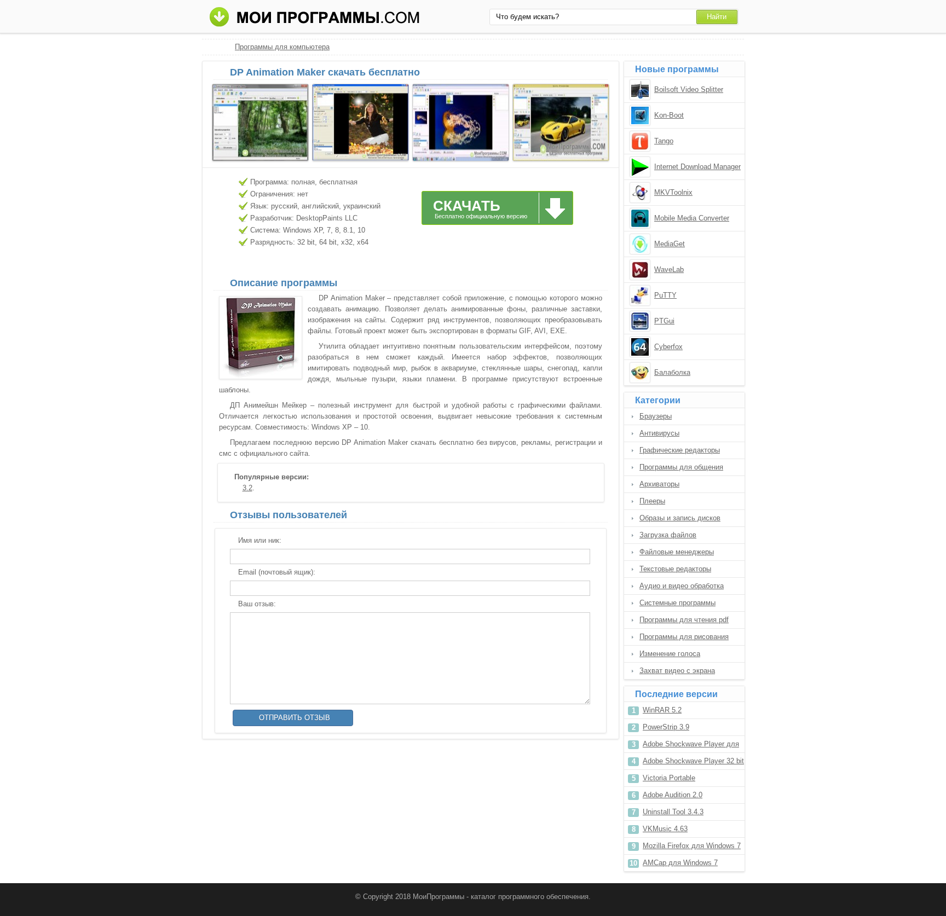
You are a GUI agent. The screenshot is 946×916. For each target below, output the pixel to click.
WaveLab (669, 269)
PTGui (664, 321)
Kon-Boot (669, 115)
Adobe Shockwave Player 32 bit (693, 761)
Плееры (652, 501)
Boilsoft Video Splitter (688, 89)
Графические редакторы (679, 450)
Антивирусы (659, 433)
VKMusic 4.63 (665, 829)
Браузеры (655, 416)
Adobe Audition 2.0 (672, 795)
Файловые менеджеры (676, 552)
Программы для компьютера (282, 47)
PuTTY (665, 295)
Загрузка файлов (667, 535)
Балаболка (672, 372)
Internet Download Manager (697, 167)
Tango (663, 141)
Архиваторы (659, 484)
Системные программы (677, 603)
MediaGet (669, 244)
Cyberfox (668, 347)
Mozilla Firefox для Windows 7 (692, 846)
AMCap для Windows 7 (680, 863)
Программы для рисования (684, 637)
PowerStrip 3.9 (666, 727)
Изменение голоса (669, 654)
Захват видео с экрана (677, 670)
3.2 (247, 488)
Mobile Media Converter (691, 218)
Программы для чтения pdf (684, 620)
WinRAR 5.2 (662, 710)
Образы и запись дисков (679, 518)
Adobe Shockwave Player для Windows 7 (691, 746)
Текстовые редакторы (675, 569)
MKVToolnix (673, 192)
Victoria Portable (669, 778)
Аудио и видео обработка (681, 586)
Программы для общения (681, 467)
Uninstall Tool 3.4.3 (673, 812)
